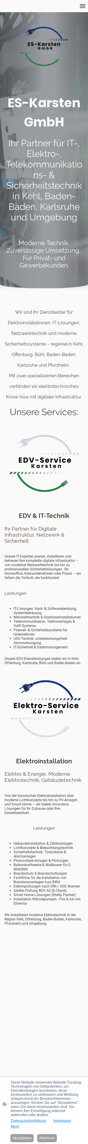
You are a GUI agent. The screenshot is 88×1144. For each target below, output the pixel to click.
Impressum (62, 1121)
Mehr (15, 1126)
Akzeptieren (22, 1138)
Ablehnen (47, 1138)
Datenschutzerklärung (28, 1121)
